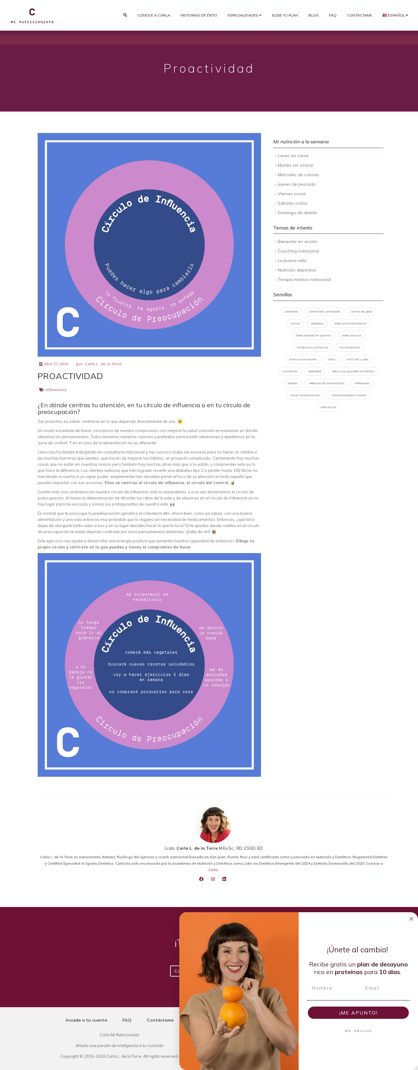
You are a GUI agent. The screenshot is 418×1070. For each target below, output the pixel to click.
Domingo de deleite (297, 212)
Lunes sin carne (293, 155)
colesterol (291, 311)
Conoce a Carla (153, 15)
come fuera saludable (324, 311)
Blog (313, 15)
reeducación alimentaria (326, 383)
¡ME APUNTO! (358, 1013)
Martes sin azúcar (296, 165)
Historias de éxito (199, 15)
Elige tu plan (285, 15)
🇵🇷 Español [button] (394, 15)
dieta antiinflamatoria (350, 323)
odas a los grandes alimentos (353, 371)
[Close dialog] (411, 919)
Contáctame (359, 15)
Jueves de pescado (297, 184)
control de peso (361, 311)
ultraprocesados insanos (348, 395)
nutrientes (290, 371)
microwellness (349, 347)
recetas (292, 383)
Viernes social (292, 193)
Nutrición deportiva (297, 270)
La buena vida (292, 260)
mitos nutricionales (303, 359)
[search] (125, 15)
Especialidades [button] (243, 15)
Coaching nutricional (298, 251)
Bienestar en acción (297, 241)
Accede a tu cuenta (86, 1020)
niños (331, 359)
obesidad (314, 371)
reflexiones (56, 389)
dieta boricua (351, 335)
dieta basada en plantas (313, 335)
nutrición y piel (357, 359)
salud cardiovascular (305, 395)
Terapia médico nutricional (304, 279)
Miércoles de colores (298, 174)
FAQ (333, 15)
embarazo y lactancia (312, 347)
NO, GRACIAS (358, 1031)
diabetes (317, 323)
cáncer (295, 323)
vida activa (328, 407)
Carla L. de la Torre (103, 364)
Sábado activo (293, 203)
